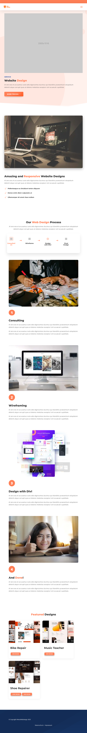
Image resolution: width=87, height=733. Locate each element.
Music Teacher (54, 648)
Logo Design (16, 694)
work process (13, 94)
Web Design (15, 654)
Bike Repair (18, 648)
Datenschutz (39, 725)
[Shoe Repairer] (24, 672)
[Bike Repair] (24, 632)
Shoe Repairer (20, 688)
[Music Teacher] (58, 632)
